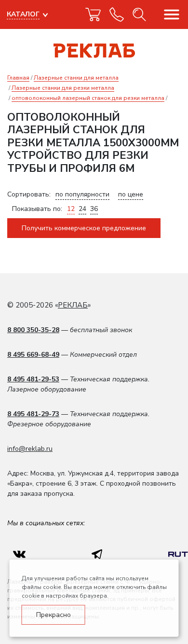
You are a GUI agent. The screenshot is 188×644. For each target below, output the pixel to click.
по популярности (82, 194)
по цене (130, 194)
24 (82, 208)
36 (94, 208)
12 (71, 208)
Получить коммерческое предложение (84, 228)
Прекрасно (53, 614)
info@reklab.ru (30, 448)
